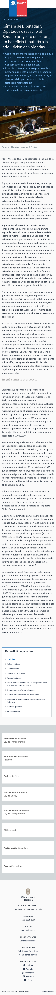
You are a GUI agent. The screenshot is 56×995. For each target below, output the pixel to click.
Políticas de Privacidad (28, 951)
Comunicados (13, 668)
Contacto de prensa (16, 673)
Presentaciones (14, 678)
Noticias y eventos (19, 147)
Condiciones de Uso (28, 955)
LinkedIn (30, 976)
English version (47, 991)
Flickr (29, 980)
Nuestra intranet (28, 930)
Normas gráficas (14, 706)
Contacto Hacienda (28, 941)
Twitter (30, 965)
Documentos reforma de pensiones (23, 694)
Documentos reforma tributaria (21, 690)
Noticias (35, 147)
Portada (5, 147)
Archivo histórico (14, 711)
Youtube (29, 969)
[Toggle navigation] (43, 3)
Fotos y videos (13, 664)
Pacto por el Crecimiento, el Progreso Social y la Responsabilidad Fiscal (27, 684)
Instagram (29, 973)
